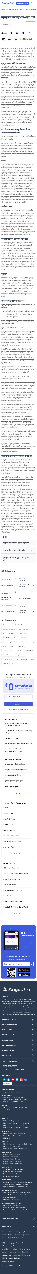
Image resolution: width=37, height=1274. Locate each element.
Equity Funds (8, 813)
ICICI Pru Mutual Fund (10, 1197)
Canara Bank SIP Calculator (24, 585)
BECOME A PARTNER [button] (9, 1045)
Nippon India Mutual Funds (11, 1199)
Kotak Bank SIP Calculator (6, 598)
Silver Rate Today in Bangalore (12, 1171)
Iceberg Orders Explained (12, 738)
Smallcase (14, 1107)
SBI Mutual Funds (25, 1192)
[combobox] (6, 25)
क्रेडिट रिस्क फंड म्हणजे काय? (14, 781)
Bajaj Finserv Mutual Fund (12, 890)
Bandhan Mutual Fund (11, 896)
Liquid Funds (17, 1205)
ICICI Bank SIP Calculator (23, 611)
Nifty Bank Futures (20, 1133)
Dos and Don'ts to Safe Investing (12, 1235)
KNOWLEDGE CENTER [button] (9, 1034)
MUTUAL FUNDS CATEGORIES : (12, 1203)
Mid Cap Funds (16, 1210)
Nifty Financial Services (10, 1123)
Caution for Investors (8, 1261)
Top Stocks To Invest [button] (10, 1061)
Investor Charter (25, 1249)
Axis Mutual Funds (9, 1195)
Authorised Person (8, 646)
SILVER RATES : (7, 1167)
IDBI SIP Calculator (24, 592)
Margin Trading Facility (21, 1099)
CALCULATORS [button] (7, 1029)
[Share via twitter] (23, 33)
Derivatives (23, 637)
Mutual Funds (18, 625)
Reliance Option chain (10, 1148)
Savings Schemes (8, 650)
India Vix (17, 1127)
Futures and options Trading (10, 642)
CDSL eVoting (6, 1255)
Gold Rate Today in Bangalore (12, 1163)
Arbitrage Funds (9, 847)
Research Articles (8, 655)
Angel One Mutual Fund (11, 879)
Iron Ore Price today (9, 1186)
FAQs (4, 1243)
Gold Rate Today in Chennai (11, 1159)
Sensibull (5, 1107)
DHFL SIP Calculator (7, 611)
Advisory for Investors (9, 1252)
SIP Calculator (5, 579)
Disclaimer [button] (6, 1227)
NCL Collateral (22, 1252)
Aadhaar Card (29, 650)
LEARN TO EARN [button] (7, 1040)
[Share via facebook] (29, 33)
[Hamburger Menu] (35, 3)
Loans (32, 659)
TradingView (6, 1109)
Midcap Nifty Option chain (11, 1146)
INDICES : (5, 1118)
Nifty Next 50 (24, 1123)
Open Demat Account (22, 3)
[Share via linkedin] (3, 39)
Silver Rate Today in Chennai (12, 1174)
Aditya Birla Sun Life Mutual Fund (15, 873)
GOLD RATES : (6, 1152)
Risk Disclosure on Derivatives (11, 1258)
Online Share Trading (8, 633)
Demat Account (7, 625)
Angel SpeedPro (8, 1099)
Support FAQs (20, 1069)
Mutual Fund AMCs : (9, 1190)
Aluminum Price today (25, 1182)
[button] (18, 543)
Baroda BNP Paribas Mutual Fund (15, 907)
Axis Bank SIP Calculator (23, 579)
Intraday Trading (22, 633)
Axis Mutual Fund (9, 885)
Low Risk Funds (9, 830)
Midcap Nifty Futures (10, 1136)
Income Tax (20, 646)
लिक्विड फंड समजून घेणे (12, 786)
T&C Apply (11, 1243)
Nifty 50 (5, 1121)
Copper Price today (9, 1182)
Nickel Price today (22, 1184)
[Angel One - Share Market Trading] (7, 3)
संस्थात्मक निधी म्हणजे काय (13, 775)
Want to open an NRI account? (18, 709)
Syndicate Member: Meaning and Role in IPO (18, 743)
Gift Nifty (25, 1127)
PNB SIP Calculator (25, 598)
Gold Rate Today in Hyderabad (12, 1161)
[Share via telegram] (11, 33)
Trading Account (23, 629)
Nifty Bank (14, 1121)
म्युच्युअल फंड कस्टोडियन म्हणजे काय (16, 770)
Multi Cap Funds (28, 1210)
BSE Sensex (20, 1125)
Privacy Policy (20, 1243)
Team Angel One (30, 21)
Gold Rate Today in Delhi (10, 1157)
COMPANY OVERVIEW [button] (9, 1020)
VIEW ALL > (18, 794)
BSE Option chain (24, 1148)
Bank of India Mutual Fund (13, 901)
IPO (15, 637)
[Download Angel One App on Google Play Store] (24, 970)
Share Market (6, 637)
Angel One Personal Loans (10, 1249)
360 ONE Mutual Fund (11, 868)
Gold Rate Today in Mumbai (11, 1154)
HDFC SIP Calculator (4, 592)
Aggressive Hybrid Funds (12, 841)
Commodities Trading (28, 642)
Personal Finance (7, 659)
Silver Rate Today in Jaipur (11, 1176)
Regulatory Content (23, 1232)
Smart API (5, 663)
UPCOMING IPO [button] (7, 1055)
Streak (21, 1107)
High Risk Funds (9, 819)
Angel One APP (7, 1097)
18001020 (8, 1069)
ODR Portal (27, 1255)
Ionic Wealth (17, 1092)
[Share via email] (16, 39)
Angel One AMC (7, 1092)
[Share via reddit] (9, 39)
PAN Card (19, 650)
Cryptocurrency (21, 655)
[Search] (32, 3)
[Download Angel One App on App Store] (24, 975)
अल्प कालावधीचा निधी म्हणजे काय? (15, 764)
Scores (26, 1235)
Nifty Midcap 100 (8, 1125)
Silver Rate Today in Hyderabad (13, 1169)
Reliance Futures (24, 1136)
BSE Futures (7, 1138)
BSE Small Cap (8, 1127)
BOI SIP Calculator (7, 585)
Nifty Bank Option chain (24, 1144)
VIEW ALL (29, 571)
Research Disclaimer (8, 1232)
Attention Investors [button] (10, 1219)
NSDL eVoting (17, 1255)
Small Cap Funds (8, 1207)
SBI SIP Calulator (6, 605)
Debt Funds (7, 808)
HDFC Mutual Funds (23, 1195)
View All (17, 853)
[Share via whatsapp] (17, 33)
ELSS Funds (7, 1205)
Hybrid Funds (8, 825)
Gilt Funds (6, 1210)
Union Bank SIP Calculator (23, 605)
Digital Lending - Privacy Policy (11, 1246)
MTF (13, 663)
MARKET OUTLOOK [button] (8, 1050)
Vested (27, 1107)
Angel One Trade (18, 1097)
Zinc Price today (8, 1184)
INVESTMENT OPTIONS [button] (9, 1024)
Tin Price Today (23, 1186)
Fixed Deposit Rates (17, 1101)
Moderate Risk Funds (11, 836)
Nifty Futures (7, 1133)
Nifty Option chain (9, 1144)
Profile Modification (21, 659)
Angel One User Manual (9, 629)
